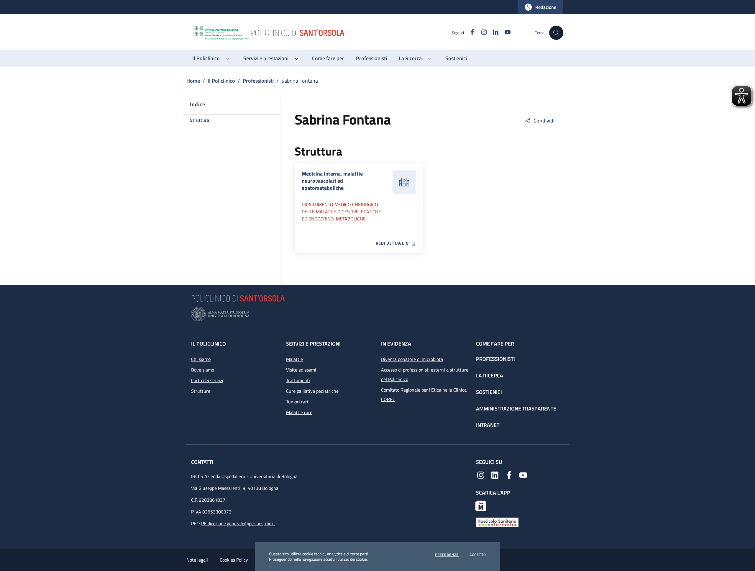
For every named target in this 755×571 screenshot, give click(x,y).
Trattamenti (298, 380)
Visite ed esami (301, 369)
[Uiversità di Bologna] (377, 314)
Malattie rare (299, 412)
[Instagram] (480, 474)
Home (193, 81)
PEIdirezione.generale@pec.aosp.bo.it (238, 523)
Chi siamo (201, 359)
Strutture (200, 391)
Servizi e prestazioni (313, 344)
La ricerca (489, 375)
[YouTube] (523, 474)
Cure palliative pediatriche (312, 391)
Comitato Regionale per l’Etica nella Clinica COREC (424, 394)
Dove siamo (202, 369)
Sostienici (489, 392)
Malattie (294, 359)
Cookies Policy (234, 559)
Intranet (487, 425)
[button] (540, 7)
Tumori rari (297, 401)
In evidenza (396, 344)
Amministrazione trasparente (516, 409)
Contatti (202, 462)
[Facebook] (509, 474)
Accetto (478, 555)
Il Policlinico (221, 81)
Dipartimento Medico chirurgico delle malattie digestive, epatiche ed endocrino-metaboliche (341, 211)
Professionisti (258, 81)
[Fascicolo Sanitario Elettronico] (497, 522)
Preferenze (447, 555)
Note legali (197, 559)
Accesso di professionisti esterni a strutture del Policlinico (424, 374)
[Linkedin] (495, 474)
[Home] (322, 32)
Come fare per (495, 344)
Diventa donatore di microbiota (412, 359)
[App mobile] (480, 505)
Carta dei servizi (207, 380)
